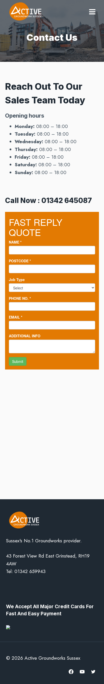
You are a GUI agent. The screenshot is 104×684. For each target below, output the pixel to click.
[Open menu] (92, 11)
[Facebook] (71, 671)
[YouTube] (82, 671)
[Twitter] (93, 671)
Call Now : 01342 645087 (48, 200)
